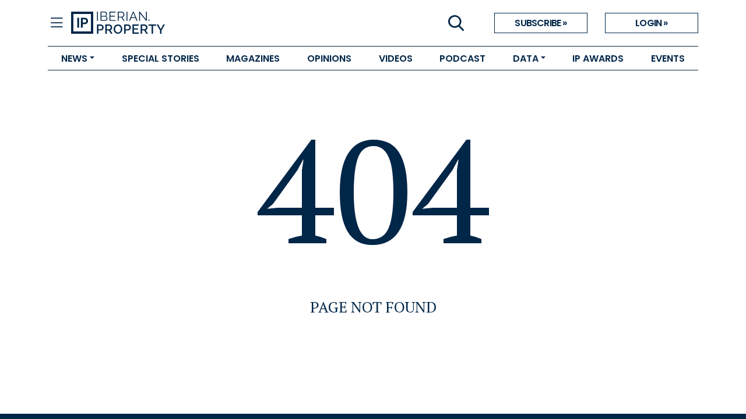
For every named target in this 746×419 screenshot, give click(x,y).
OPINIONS (329, 58)
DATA (526, 58)
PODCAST (462, 58)
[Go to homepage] (222, 23)
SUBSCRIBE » (540, 23)
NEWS (74, 58)
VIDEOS (396, 58)
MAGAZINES (253, 58)
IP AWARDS (598, 58)
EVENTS (668, 58)
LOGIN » (651, 23)
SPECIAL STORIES (160, 58)
